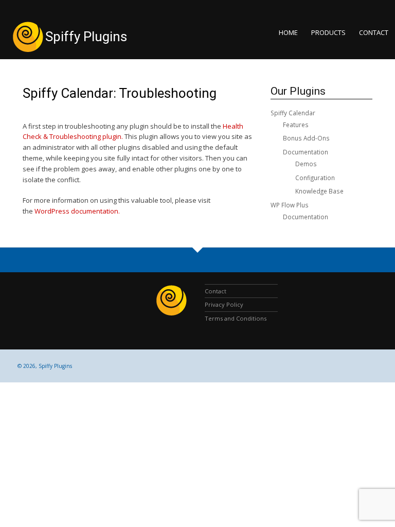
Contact (373, 32)
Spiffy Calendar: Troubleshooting (120, 93)
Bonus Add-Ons (306, 138)
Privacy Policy (224, 304)
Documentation (305, 152)
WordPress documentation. (77, 211)
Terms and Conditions (235, 318)
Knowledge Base (319, 191)
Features (296, 124)
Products (328, 32)
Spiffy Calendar (293, 113)
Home (288, 32)
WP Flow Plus (290, 205)
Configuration (315, 177)
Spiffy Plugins (86, 36)
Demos (306, 164)
